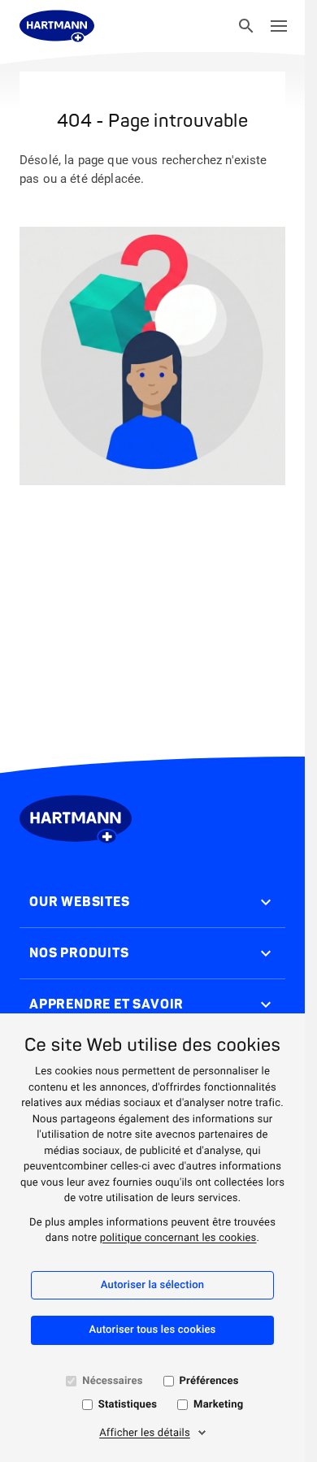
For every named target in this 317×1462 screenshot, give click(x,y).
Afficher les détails (144, 1433)
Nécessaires (112, 1381)
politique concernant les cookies (178, 1238)
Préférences (209, 1381)
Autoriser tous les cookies (152, 1330)
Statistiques (127, 1405)
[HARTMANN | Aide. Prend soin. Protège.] (57, 26)
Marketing (218, 1405)
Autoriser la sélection (153, 1285)
